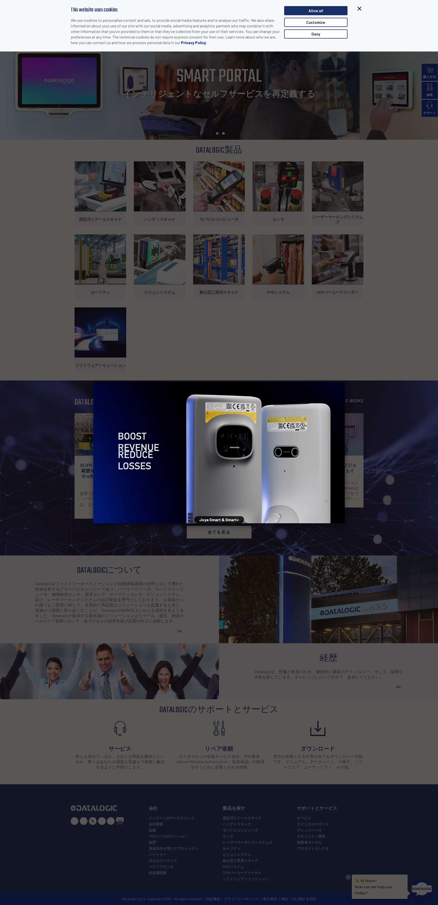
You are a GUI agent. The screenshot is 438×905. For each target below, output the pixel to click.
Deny (316, 34)
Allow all (315, 10)
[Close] (344, 381)
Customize (315, 22)
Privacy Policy (193, 42)
